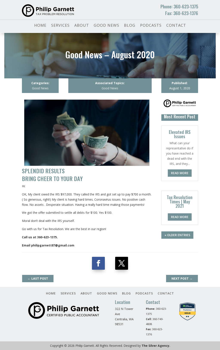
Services (60, 26)
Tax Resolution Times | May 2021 (179, 201)
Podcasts (151, 26)
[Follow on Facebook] (98, 263)
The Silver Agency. (156, 346)
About (81, 26)
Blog (129, 26)
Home (40, 26)
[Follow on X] (121, 263)
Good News (106, 26)
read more (179, 173)
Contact (176, 26)
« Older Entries (177, 235)
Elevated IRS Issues (180, 134)
